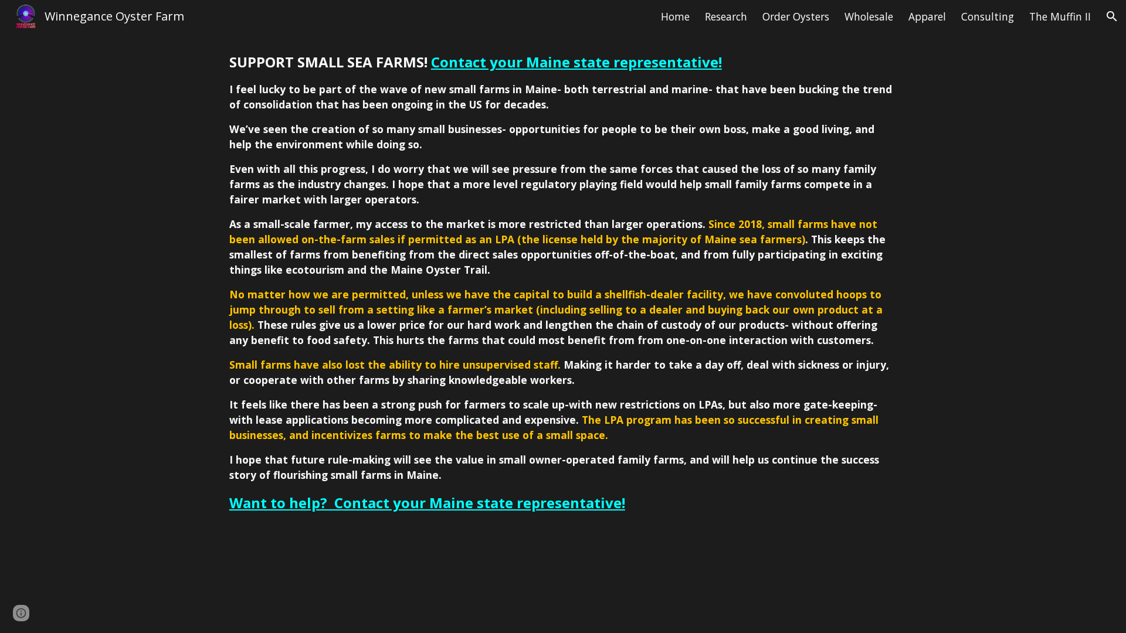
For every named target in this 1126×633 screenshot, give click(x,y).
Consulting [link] (987, 16)
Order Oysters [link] (795, 16)
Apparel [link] (927, 16)
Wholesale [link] (868, 16)
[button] (1112, 16)
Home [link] (675, 16)
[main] (563, 288)
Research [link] (726, 16)
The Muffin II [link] (1060, 16)
